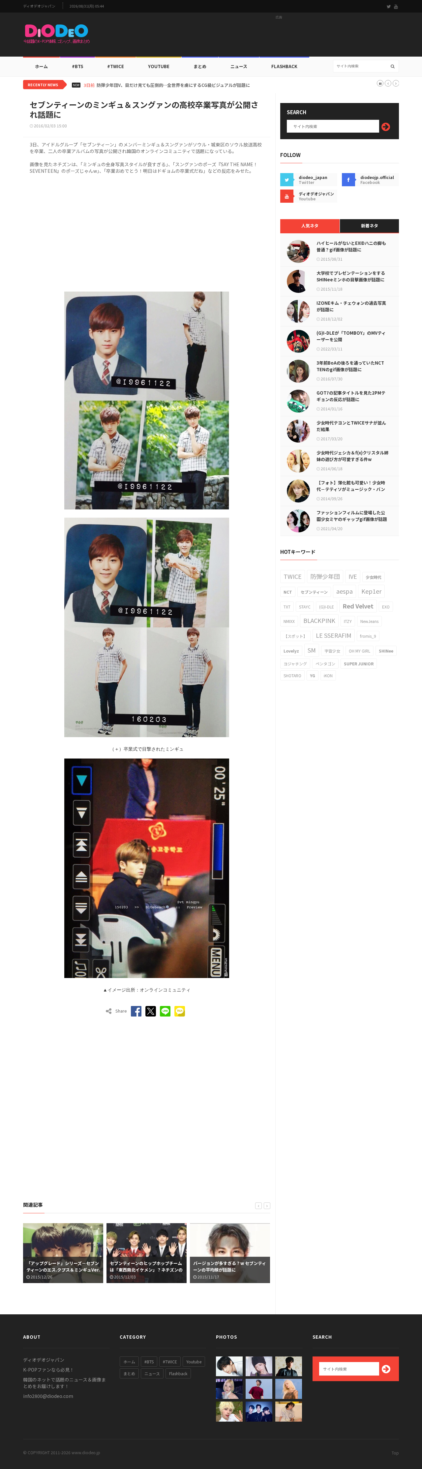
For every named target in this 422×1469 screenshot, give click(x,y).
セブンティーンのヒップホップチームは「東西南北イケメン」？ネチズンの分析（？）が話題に (62, 1269)
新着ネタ (369, 225)
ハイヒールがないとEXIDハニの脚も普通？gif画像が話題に (351, 246)
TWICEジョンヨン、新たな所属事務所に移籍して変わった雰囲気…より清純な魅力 (176, 85)
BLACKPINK (319, 620)
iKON (328, 675)
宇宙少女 (332, 651)
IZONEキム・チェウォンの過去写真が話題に (351, 306)
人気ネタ (309, 225)
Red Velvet (358, 606)
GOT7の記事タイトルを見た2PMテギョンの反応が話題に (350, 396)
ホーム (41, 66)
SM (312, 650)
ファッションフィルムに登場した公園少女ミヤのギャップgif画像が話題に (351, 519)
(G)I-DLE (326, 606)
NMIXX (289, 621)
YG (312, 675)
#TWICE (170, 1361)
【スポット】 (295, 636)
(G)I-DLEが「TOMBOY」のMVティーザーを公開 (351, 336)
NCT (288, 592)
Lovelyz (291, 651)
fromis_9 (368, 636)
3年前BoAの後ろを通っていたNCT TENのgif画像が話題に (350, 366)
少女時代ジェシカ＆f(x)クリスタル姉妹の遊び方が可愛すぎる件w (352, 456)
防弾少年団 (325, 576)
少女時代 (373, 577)
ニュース (238, 66)
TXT (287, 606)
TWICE (293, 576)
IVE (352, 576)
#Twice (115, 66)
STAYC (305, 606)
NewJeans (369, 621)
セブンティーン (314, 592)
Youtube (193, 1361)
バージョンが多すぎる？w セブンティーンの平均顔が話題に (146, 1266)
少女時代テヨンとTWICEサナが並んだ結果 (351, 426)
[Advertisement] (279, 36)
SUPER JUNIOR (359, 663)
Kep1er (371, 591)
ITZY (348, 621)
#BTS (77, 66)
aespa (344, 591)
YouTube (158, 66)
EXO (386, 606)
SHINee (386, 651)
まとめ (200, 66)
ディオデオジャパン (39, 6)
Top (395, 1453)
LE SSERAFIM (333, 635)
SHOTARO (292, 675)
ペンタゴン (325, 663)
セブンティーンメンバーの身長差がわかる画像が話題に (229, 1266)
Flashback (284, 66)
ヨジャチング (295, 663)
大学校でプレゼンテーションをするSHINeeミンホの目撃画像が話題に (350, 276)
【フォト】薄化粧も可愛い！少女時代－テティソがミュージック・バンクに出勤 (350, 489)
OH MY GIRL (359, 651)
